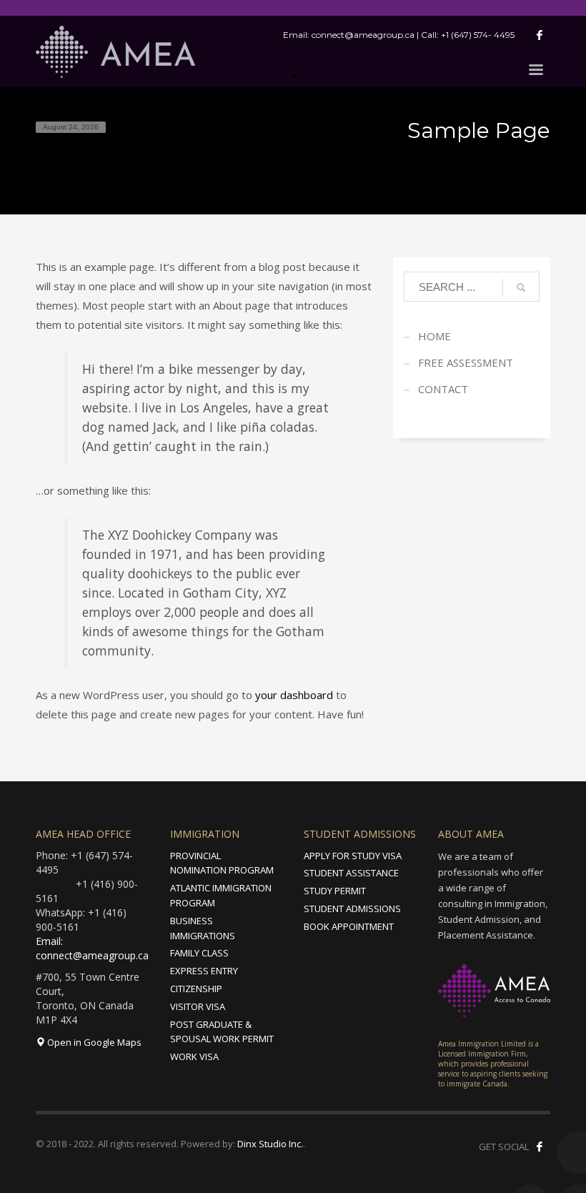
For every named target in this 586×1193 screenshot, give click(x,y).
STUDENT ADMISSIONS (352, 908)
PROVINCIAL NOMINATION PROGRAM (222, 863)
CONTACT (443, 389)
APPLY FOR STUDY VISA (353, 855)
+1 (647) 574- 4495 (478, 34)
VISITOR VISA (197, 1006)
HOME (434, 336)
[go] (521, 287)
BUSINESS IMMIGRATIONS (202, 928)
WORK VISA (194, 1056)
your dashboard (294, 695)
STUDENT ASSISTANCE (351, 872)
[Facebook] (539, 35)
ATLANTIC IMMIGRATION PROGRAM (221, 895)
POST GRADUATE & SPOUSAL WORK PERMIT (222, 1032)
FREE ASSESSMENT (465, 362)
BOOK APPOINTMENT (349, 926)
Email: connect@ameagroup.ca (92, 948)
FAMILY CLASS (199, 952)
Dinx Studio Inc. (270, 1143)
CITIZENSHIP (196, 988)
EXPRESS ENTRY (204, 970)
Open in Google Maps (93, 1042)
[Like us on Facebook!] (539, 1146)
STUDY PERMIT (335, 890)
